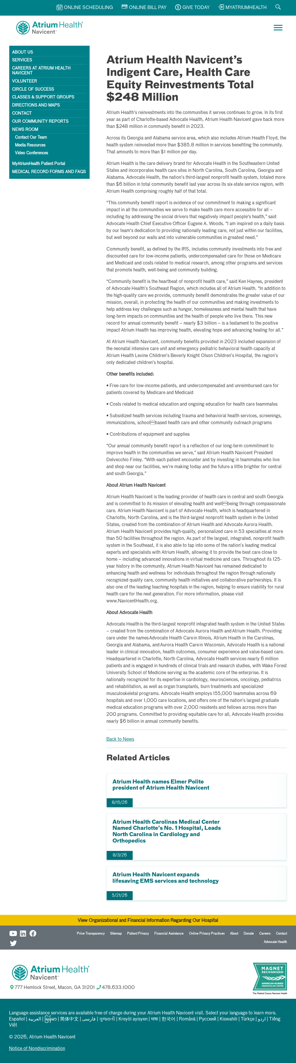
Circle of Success (33, 89)
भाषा (154, 1019)
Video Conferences (31, 153)
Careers (265, 933)
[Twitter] (13, 942)
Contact (22, 113)
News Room (25, 130)
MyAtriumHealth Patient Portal (38, 164)
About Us (22, 52)
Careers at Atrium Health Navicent (41, 70)
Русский (207, 1019)
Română (187, 1019)
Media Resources (30, 145)
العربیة (34, 1019)
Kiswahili (228, 1019)
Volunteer (24, 81)
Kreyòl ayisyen (133, 1019)
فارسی (89, 1019)
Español (17, 1019)
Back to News (120, 739)
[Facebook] (33, 932)
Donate (249, 933)
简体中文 (69, 1019)
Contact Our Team (31, 137)
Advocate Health (275, 942)
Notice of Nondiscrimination (37, 1049)
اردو (262, 1019)
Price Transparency (91, 933)
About (234, 933)
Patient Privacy (138, 933)
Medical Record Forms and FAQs (49, 172)
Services (22, 60)
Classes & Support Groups (43, 97)
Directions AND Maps (36, 105)
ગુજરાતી (107, 1019)
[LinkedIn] (23, 932)
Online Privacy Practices (207, 933)
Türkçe (247, 1019)
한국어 (168, 1019)
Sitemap (116, 933)
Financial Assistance (169, 933)
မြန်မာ (51, 1019)
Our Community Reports (40, 121)
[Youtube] (13, 932)
